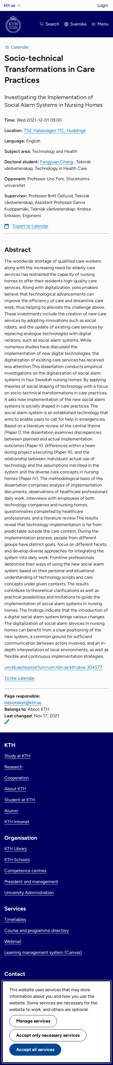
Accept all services (35, 1049)
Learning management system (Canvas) (43, 952)
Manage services (33, 1021)
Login (102, 5)
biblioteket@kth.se (22, 702)
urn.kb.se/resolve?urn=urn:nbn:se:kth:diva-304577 (53, 667)
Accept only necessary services (48, 1035)
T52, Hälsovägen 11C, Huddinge (55, 130)
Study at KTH (17, 755)
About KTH (15, 788)
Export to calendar (30, 226)
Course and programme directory (36, 930)
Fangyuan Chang (56, 161)
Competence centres (25, 870)
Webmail (12, 941)
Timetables (15, 919)
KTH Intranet (16, 821)
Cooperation (16, 777)
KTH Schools (17, 859)
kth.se (9, 5)
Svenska (78, 24)
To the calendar (19, 678)
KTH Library (15, 848)
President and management (31, 881)
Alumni (11, 810)
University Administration (29, 892)
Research (13, 766)
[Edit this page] (6, 721)
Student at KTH (19, 799)
